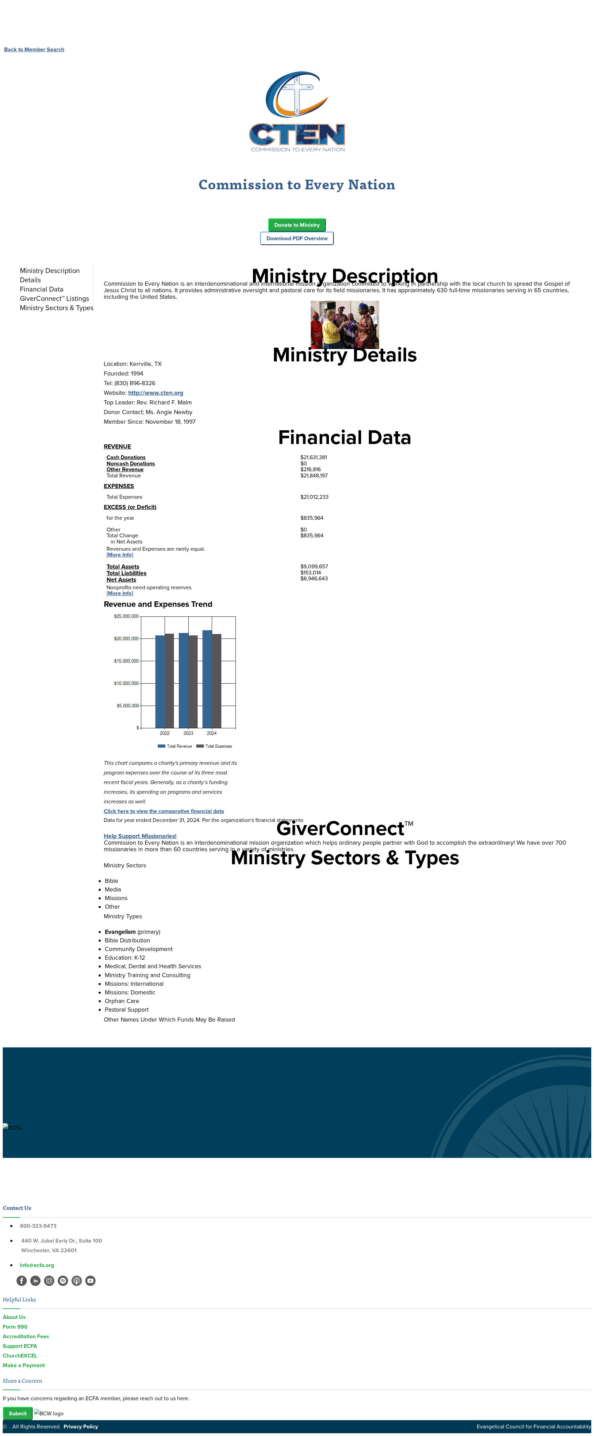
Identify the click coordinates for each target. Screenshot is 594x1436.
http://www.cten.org (155, 392)
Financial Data (42, 289)
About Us (14, 1317)
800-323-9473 (38, 1226)
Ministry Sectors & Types (57, 308)
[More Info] (120, 555)
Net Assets (121, 579)
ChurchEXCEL (20, 1356)
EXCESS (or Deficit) (130, 507)
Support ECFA (20, 1346)
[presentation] (55, 270)
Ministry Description (50, 270)
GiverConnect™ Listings (54, 298)
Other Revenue (125, 469)
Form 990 (15, 1327)
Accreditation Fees (26, 1336)
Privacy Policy (81, 1426)
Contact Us (17, 1207)
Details (30, 280)
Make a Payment (24, 1365)
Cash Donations (126, 457)
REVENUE (117, 446)
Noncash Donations (131, 463)
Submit (17, 1413)
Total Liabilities (126, 573)
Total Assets (123, 566)
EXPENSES (119, 486)
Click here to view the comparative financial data (164, 811)
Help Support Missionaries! (140, 836)
